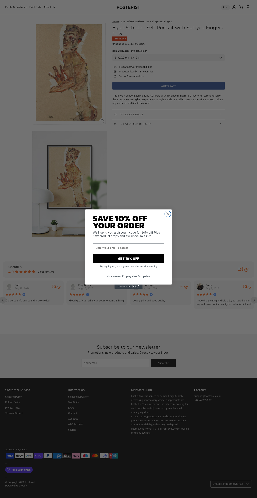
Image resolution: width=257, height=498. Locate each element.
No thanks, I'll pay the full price (129, 276)
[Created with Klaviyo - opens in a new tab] (128, 287)
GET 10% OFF (128, 258)
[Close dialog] (168, 214)
